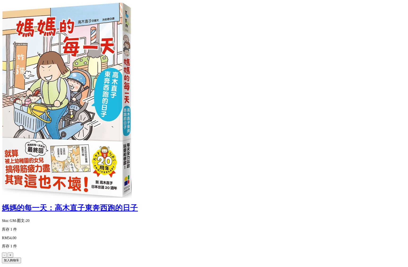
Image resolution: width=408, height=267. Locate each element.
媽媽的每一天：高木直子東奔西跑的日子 (70, 207)
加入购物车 (11, 260)
